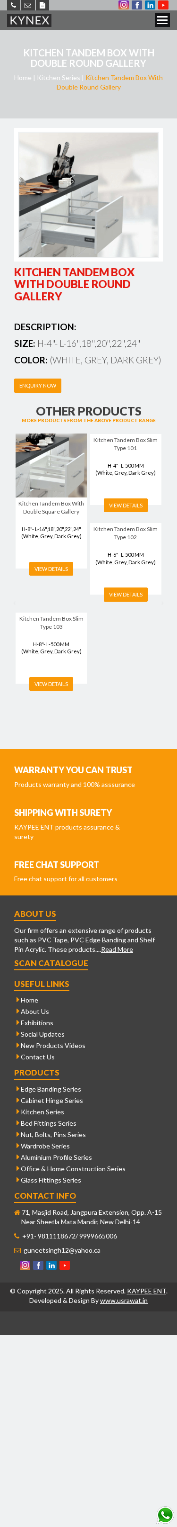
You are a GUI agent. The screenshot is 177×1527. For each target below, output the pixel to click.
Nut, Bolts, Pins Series (52, 1134)
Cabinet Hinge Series (51, 1100)
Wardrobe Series (44, 1146)
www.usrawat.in (124, 1300)
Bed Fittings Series (47, 1123)
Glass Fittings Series (50, 1180)
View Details (51, 569)
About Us (34, 1011)
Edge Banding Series (50, 1089)
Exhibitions (36, 1023)
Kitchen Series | (60, 77)
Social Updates (42, 1034)
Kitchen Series (41, 1112)
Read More (117, 949)
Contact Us (37, 1057)
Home (28, 1000)
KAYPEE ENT (146, 1291)
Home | (24, 77)
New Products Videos (52, 1045)
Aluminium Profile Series (55, 1157)
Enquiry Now (37, 385)
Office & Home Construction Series (72, 1169)
